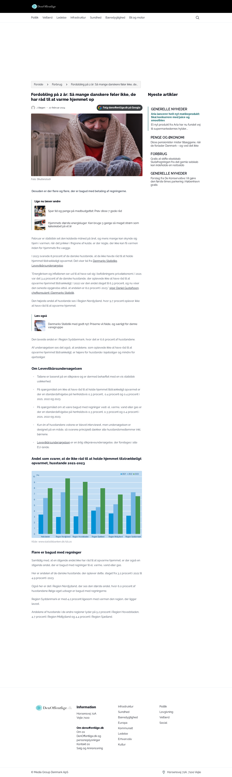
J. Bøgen (41, 107)
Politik (34, 17)
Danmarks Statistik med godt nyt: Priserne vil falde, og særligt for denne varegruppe (92, 325)
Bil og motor (137, 17)
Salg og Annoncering (90, 748)
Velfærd (47, 17)
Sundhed (95, 17)
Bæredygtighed (115, 17)
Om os (81, 732)
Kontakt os (83, 744)
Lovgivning (166, 712)
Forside (38, 84)
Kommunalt (125, 728)
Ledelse (61, 17)
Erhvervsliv (125, 739)
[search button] (197, 17)
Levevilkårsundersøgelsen (53, 442)
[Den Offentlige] (116, 6)
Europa (122, 722)
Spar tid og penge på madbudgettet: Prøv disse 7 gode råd (85, 211)
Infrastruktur (78, 17)
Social (163, 722)
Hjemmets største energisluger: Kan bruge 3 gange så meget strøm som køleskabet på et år (93, 224)
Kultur (122, 744)
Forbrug (57, 84)
